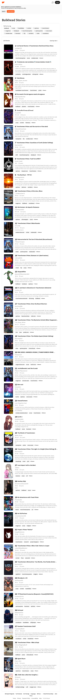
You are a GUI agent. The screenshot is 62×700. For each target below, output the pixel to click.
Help (40, 698)
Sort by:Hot (53, 40)
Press (31, 695)
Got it (3, 11)
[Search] (53, 2)
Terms (14, 698)
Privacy (19, 698)
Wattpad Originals (9, 694)
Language (33, 694)
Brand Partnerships (48, 694)
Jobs (56, 694)
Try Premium (19, 694)
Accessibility (34, 698)
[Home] (26, 2)
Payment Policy (26, 698)
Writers (39, 694)
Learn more (11, 11)
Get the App (26, 694)
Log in (57, 2)
